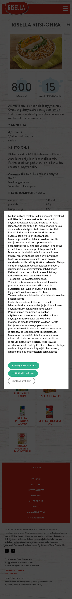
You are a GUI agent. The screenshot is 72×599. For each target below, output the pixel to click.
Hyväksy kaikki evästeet (24, 365)
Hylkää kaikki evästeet (23, 373)
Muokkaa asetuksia (21, 381)
